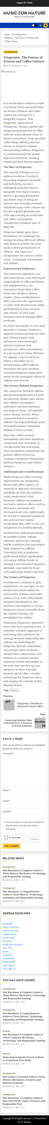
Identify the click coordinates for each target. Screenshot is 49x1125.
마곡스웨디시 (9, 968)
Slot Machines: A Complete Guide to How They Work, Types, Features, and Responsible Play (24, 1101)
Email (6, 800)
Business (6, 1031)
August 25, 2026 (12, 1044)
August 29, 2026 (12, 880)
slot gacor (7, 941)
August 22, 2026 (12, 1086)
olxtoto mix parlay (11, 930)
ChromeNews (40, 1118)
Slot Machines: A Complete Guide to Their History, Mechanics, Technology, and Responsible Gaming (24, 873)
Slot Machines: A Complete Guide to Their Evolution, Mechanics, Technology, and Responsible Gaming (24, 1037)
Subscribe (46, 25)
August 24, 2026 (12, 1064)
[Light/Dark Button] (34, 25)
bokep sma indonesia (12, 944)
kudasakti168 (8, 958)
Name (7, 790)
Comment (8, 753)
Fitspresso (10, 122)
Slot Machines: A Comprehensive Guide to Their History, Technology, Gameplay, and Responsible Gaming (23, 894)
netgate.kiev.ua (9, 934)
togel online (8, 965)
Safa (8, 66)
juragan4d (7, 954)
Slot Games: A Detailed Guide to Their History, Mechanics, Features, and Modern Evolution (24, 1079)
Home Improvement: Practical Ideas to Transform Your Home (23, 1059)
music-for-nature (24, 13)
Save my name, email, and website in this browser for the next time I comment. (25, 825)
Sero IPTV (7, 948)
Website (7, 811)
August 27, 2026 (12, 901)
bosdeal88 (8, 923)
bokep (6, 951)
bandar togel (8, 937)
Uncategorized (11, 52)
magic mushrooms (11, 927)
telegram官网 (9, 961)
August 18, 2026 (12, 1108)
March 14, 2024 (20, 66)
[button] (40, 25)
